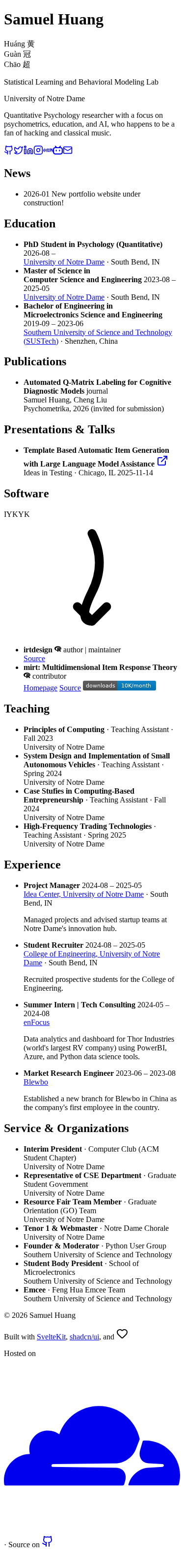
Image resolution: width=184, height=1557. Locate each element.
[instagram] (38, 152)
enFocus (37, 1022)
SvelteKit (51, 1337)
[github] (9, 152)
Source (34, 658)
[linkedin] (28, 152)
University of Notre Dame (64, 262)
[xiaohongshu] (48, 152)
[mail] (68, 152)
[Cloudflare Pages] (92, 1531)
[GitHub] (47, 1544)
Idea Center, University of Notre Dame (84, 894)
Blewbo (36, 1082)
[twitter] (19, 152)
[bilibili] (58, 152)
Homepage (40, 688)
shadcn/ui (84, 1337)
